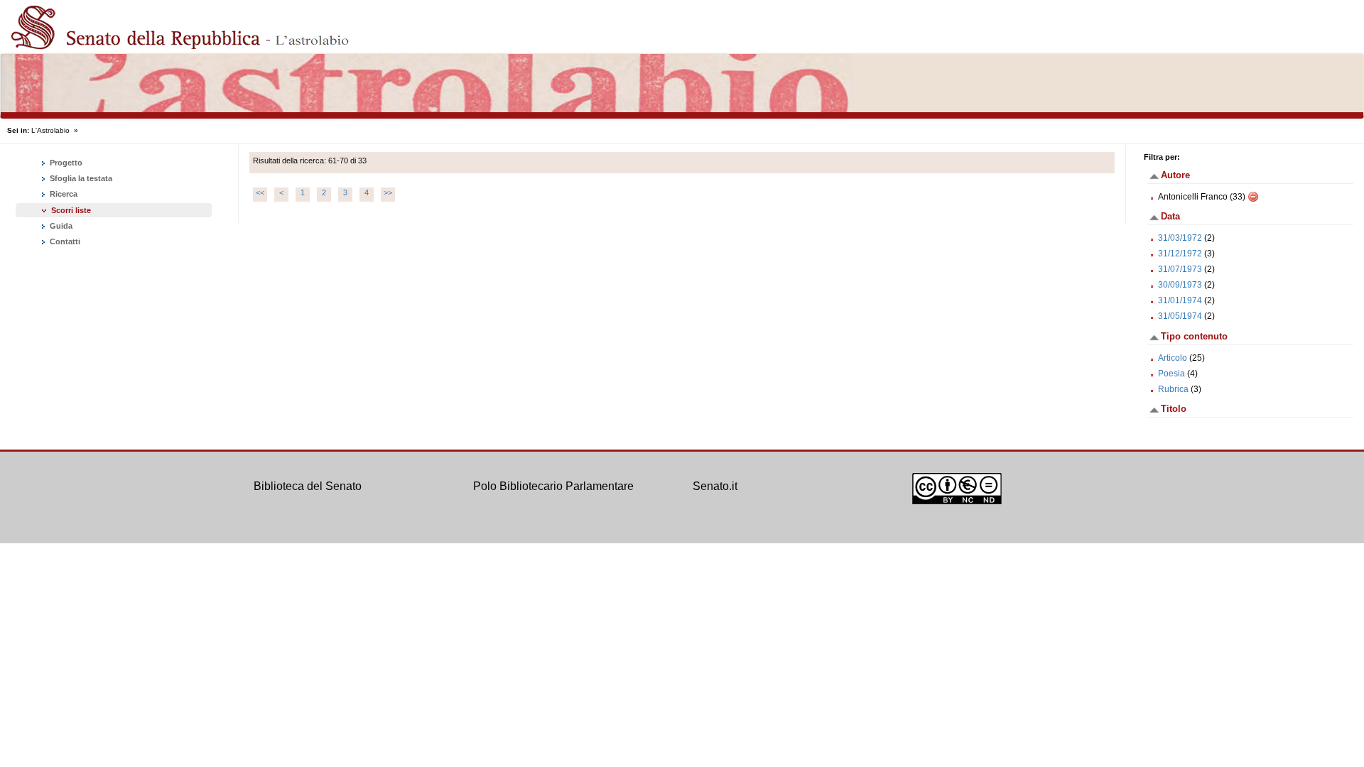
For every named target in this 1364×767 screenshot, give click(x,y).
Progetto (65, 162)
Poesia (1171, 374)
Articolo (1172, 358)
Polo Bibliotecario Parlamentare (553, 486)
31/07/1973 (1180, 269)
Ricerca (62, 194)
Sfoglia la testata (80, 178)
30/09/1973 (1180, 285)
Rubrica (1173, 389)
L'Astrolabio (50, 130)
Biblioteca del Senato (308, 486)
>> (388, 192)
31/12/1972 (1180, 254)
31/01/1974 (1180, 300)
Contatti (64, 241)
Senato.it (715, 486)
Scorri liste (71, 210)
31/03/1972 (1180, 238)
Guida (60, 226)
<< (260, 192)
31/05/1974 (1180, 316)
